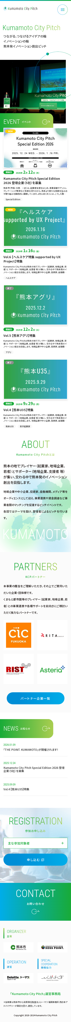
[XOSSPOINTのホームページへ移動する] (53, 947)
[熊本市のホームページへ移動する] (18, 947)
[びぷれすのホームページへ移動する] (53, 978)
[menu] (62, 9)
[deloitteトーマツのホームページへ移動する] (18, 978)
